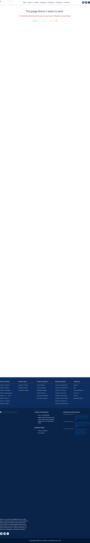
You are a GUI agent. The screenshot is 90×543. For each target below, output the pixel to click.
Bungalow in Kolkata (22, 387)
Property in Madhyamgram (6, 393)
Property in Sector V (4, 398)
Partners (76, 395)
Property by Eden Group (60, 393)
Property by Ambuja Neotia (61, 385)
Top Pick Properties (41, 393)
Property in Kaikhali (4, 403)
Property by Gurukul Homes (61, 398)
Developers (43, 2)
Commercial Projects (78, 390)
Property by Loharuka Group (61, 403)
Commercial (58, 2)
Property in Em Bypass (5, 390)
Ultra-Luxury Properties (42, 398)
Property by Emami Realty (61, 395)
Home (24, 2)
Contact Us (66, 2)
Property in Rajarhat (4, 387)
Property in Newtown (5, 385)
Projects (36, 2)
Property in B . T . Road (5, 395)
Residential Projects (78, 398)
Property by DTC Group (60, 390)
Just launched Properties (42, 395)
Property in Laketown (5, 400)
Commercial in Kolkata (23, 390)
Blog (75, 387)
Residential (51, 2)
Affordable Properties (41, 390)
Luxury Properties (41, 385)
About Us (30, 2)
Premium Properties (41, 387)
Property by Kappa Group (61, 400)
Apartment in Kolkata (23, 385)
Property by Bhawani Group (61, 387)
